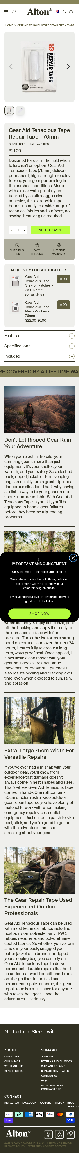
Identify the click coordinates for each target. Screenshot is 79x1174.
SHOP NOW (39, 614)
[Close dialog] (73, 558)
